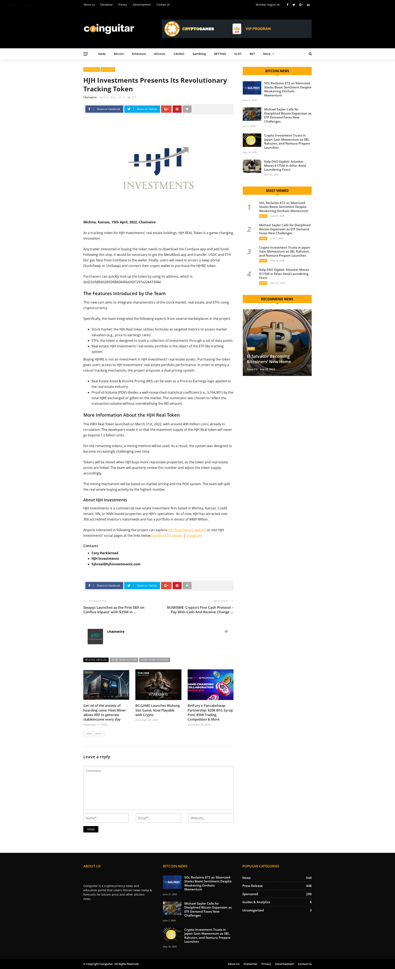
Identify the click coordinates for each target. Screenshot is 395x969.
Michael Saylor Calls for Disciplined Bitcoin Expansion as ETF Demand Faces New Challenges (287, 115)
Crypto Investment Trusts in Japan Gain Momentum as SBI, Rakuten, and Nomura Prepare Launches (287, 141)
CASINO (179, 54)
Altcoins (159, 54)
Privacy (266, 964)
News (102, 54)
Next (98, 733)
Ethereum (139, 54)
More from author (123, 660)
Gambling (199, 54)
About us (233, 964)
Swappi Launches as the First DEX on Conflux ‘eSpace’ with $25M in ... (113, 609)
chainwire (89, 97)
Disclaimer (250, 964)
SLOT (238, 54)
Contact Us (305, 964)
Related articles (96, 660)
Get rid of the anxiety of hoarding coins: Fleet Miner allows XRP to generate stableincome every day (104, 712)
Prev (89, 733)
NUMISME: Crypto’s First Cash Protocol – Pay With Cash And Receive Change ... (200, 609)
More (267, 54)
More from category (154, 660)
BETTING (220, 54)
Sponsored (108, 69)
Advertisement (284, 964)
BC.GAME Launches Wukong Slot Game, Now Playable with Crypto (157, 710)
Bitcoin (119, 54)
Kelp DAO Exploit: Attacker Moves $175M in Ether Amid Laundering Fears (285, 165)
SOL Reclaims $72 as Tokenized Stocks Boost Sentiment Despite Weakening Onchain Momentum (287, 89)
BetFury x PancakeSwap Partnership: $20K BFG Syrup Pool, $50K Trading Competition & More (210, 712)
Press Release (91, 69)
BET (252, 54)
